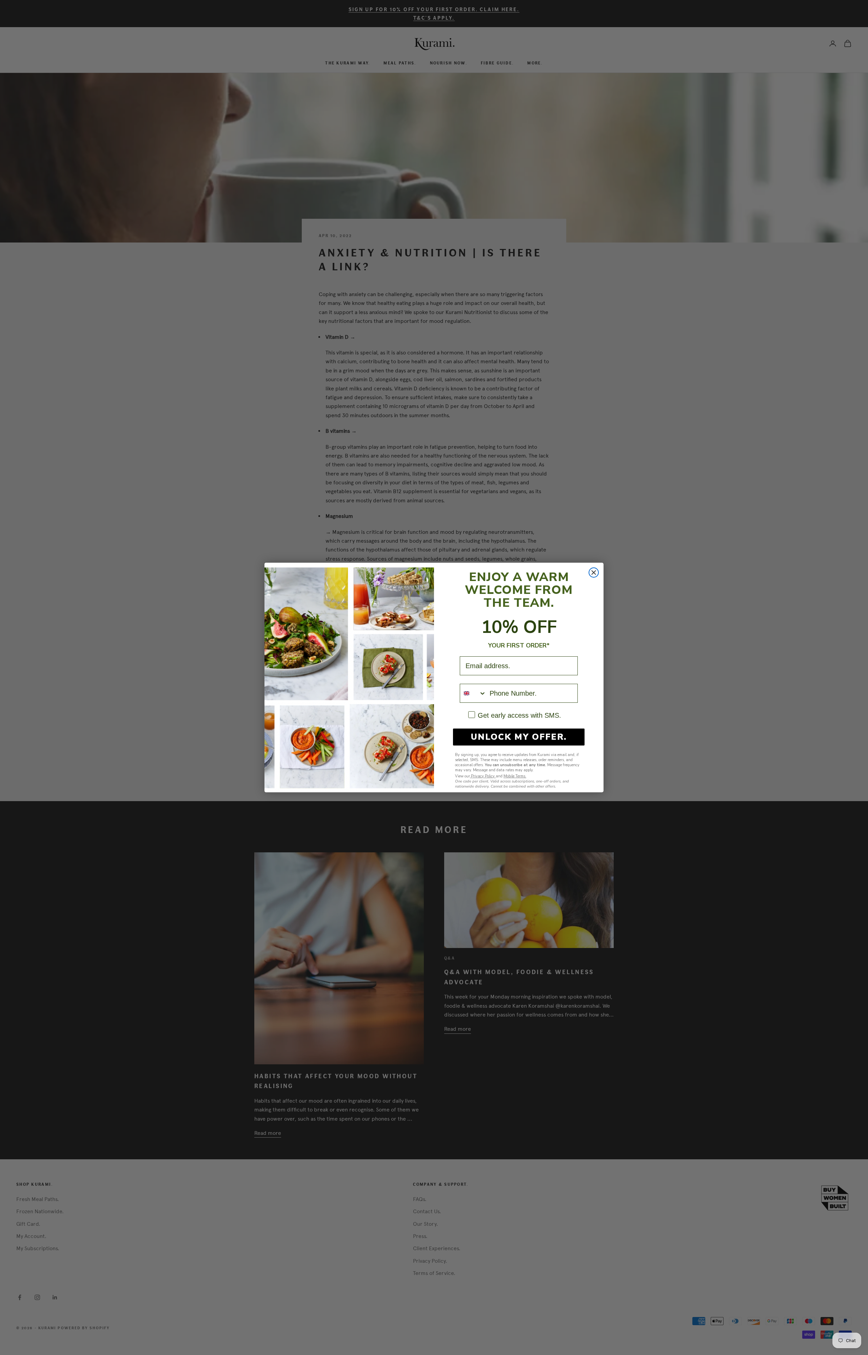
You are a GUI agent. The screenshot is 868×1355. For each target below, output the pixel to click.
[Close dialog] (593, 572)
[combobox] (473, 693)
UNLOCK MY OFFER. (519, 737)
